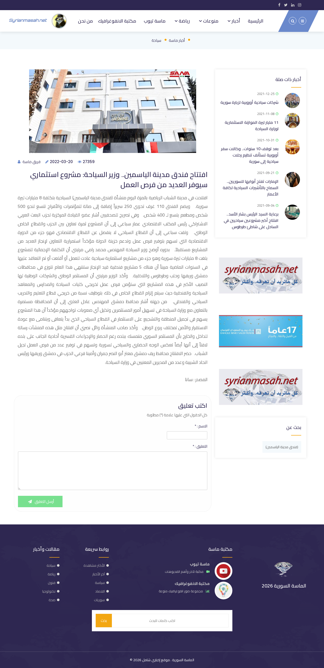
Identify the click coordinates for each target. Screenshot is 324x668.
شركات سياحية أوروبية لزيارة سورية (249, 102)
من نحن (85, 20)
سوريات (99, 600)
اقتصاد (100, 591)
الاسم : (201, 426)
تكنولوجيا (48, 591)
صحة (52, 600)
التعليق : (200, 446)
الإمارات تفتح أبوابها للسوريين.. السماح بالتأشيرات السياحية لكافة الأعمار (250, 188)
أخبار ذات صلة (288, 79)
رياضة (184, 20)
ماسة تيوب (155, 20)
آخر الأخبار (98, 574)
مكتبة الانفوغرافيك (117, 20)
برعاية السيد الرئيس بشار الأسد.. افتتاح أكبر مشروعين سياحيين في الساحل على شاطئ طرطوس (251, 220)
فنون (51, 582)
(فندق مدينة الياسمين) (282, 447)
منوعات (210, 20)
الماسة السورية (182, 660)
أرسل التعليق (44, 501)
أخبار (235, 20)
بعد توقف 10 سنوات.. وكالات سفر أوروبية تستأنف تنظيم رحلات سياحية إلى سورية (249, 155)
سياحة (156, 40)
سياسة (100, 582)
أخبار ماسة (177, 40)
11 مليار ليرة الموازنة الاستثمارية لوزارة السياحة (251, 125)
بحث (104, 620)
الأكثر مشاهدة (94, 565)
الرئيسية (255, 20)
